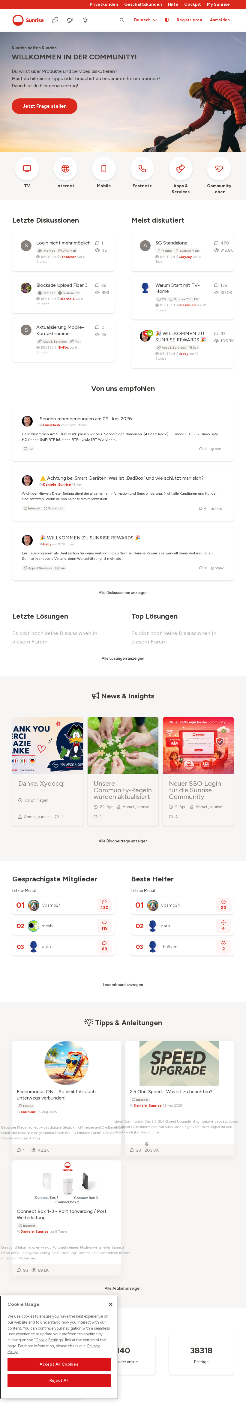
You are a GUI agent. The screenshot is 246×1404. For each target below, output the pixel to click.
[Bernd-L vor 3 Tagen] (26, 288)
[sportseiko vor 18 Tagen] (145, 288)
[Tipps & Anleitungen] (85, 20)
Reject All (59, 1380)
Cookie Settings (49, 1340)
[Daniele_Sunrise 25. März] (27, 538)
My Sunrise (218, 4)
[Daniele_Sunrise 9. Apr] (27, 478)
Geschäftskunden (143, 4)
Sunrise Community (28, 20)
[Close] (110, 1304)
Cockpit (192, 4)
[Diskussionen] (55, 20)
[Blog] (70, 20)
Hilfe (173, 4)
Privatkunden (104, 4)
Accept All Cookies (59, 1364)
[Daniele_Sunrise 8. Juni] (27, 418)
